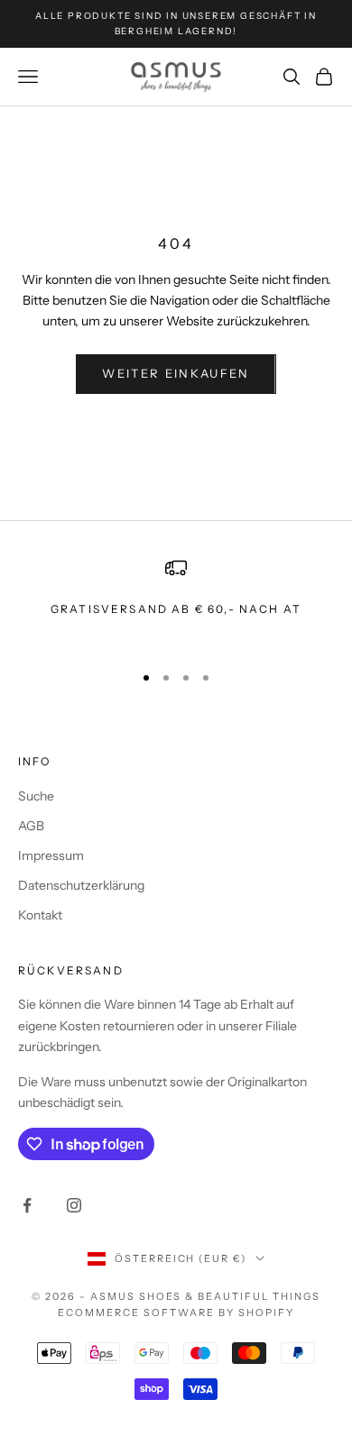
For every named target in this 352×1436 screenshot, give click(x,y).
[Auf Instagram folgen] (74, 1205)
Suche (36, 796)
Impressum (51, 855)
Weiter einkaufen (175, 373)
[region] (176, 601)
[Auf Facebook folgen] (27, 1205)
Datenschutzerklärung (81, 885)
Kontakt (40, 915)
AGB (31, 826)
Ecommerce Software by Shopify (175, 1312)
